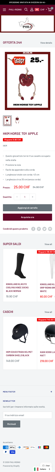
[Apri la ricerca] (26, 9)
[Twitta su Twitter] (44, 229)
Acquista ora (27, 217)
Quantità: (7, 197)
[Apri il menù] (4, 10)
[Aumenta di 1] (32, 197)
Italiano (43, 469)
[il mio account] (31, 9)
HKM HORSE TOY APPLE (20, 133)
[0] (49, 9)
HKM (5, 145)
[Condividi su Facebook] (33, 229)
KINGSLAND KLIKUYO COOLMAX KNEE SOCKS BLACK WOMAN (17, 287)
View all (48, 244)
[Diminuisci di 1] (17, 197)
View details (46, 42)
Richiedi (11, 424)
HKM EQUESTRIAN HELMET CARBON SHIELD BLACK (19, 354)
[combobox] (42, 469)
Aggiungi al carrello (28, 207)
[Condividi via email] (50, 229)
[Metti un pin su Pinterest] (39, 229)
